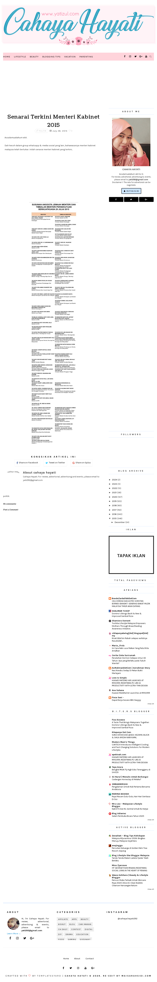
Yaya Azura (117, 767)
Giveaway (85, 939)
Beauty (34, 56)
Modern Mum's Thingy (123, 742)
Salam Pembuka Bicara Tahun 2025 (128, 816)
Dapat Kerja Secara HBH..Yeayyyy (126, 700)
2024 (115, 479)
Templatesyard (49, 976)
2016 (114, 514)
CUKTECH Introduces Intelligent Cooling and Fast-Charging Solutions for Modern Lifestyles (130, 747)
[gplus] (141, 56)
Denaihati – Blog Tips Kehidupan (128, 835)
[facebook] (125, 56)
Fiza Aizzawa (118, 719)
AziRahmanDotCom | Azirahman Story (131, 668)
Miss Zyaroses (119, 865)
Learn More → (14, 933)
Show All (150, 704)
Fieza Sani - (118, 697)
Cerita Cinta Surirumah (123, 655)
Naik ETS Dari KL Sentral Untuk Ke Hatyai (130, 809)
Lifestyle (20, 56)
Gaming (72, 939)
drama (69, 934)
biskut (62, 924)
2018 (114, 505)
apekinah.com (119, 754)
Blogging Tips (51, 56)
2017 (114, 510)
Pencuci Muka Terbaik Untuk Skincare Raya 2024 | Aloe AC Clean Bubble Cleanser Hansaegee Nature (129, 883)
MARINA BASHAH (120, 794)
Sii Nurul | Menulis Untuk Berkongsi (130, 777)
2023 (115, 484)
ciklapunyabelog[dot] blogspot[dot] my (130, 634)
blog (72, 924)
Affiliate (63, 919)
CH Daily (62, 929)
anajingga (117, 845)
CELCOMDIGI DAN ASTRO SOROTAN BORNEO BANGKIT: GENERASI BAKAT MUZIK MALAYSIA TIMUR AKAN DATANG (131, 604)
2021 (114, 492)
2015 (114, 518)
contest (76, 929)
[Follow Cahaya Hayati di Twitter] (131, 199)
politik (42, 131)
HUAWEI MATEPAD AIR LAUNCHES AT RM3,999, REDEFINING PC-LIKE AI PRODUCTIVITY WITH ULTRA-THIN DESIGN (130, 683)
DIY (60, 934)
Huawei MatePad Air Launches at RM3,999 (131, 693)
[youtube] (146, 56)
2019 (114, 501)
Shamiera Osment (121, 620)
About (77, 958)
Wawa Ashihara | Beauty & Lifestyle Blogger (130, 876)
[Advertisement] (53, 88)
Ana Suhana (118, 690)
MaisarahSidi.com (136, 976)
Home (6, 56)
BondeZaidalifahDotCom (124, 598)
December (120, 522)
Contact (90, 958)
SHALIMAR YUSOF (121, 611)
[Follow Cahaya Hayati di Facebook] (116, 199)
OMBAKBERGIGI (120, 784)
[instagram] (130, 56)
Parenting (86, 56)
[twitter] (135, 56)
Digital (89, 929)
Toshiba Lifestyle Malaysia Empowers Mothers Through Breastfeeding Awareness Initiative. (129, 626)
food (61, 939)
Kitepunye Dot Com (121, 732)
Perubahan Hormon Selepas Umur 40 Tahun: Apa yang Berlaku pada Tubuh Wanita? (129, 660)
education (82, 934)
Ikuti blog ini (132, 191)
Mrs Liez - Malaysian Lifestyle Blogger (127, 805)
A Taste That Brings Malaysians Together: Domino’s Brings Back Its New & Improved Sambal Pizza (130, 725)
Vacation (70, 56)
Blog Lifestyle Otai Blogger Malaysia (130, 855)
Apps (74, 919)
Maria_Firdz (118, 645)
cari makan (85, 924)
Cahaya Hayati (77, 976)
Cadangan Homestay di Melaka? (126, 779)
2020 (115, 497)
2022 (115, 488)
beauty (85, 919)
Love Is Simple (119, 677)
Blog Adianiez (119, 813)
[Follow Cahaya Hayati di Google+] (146, 199)
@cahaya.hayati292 (127, 918)
